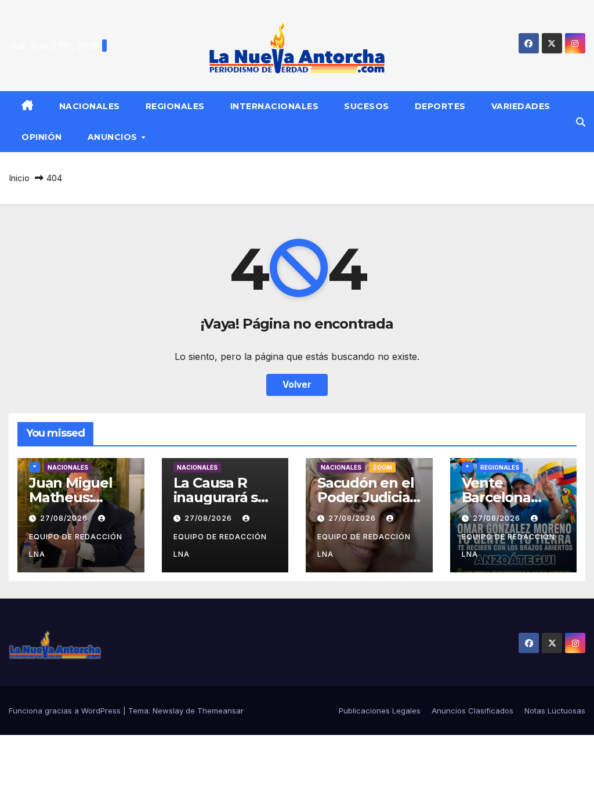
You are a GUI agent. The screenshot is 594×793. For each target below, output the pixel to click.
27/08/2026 (65, 518)
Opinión (41, 137)
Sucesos (366, 106)
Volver (297, 384)
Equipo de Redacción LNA (75, 545)
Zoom (382, 467)
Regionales (175, 106)
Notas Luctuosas (554, 710)
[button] (580, 122)
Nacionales (89, 106)
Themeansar (220, 710)
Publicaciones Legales (380, 710)
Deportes (440, 106)
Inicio (19, 177)
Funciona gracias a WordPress (66, 710)
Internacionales (274, 106)
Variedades (520, 106)
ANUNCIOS (114, 137)
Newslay (168, 710)
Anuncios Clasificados (472, 710)
